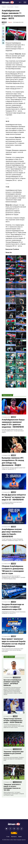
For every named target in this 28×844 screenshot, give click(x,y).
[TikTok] (21, 828)
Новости (10, 22)
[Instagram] (17, 828)
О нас (7, 836)
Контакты (14, 836)
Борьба (4, 22)
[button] (3, 28)
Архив (20, 836)
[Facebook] (10, 828)
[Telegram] (14, 828)
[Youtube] (6, 828)
